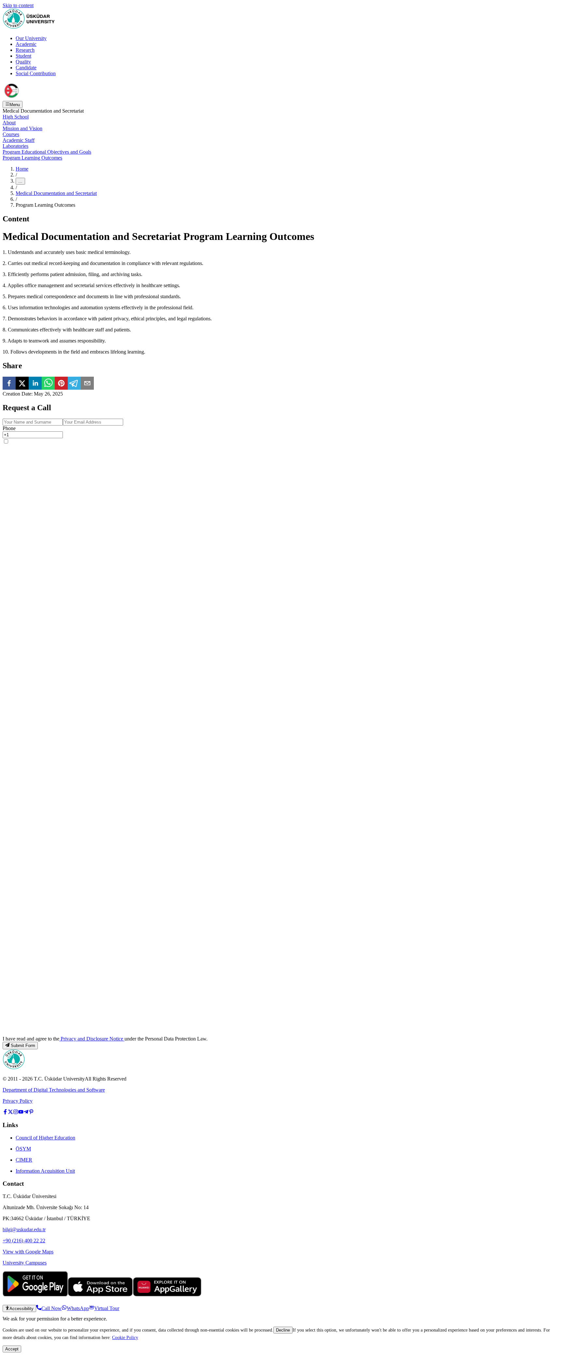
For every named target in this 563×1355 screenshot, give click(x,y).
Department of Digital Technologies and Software (54, 1090)
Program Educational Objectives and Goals (47, 152)
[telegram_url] (26, 1112)
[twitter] (22, 384)
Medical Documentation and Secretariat (56, 193)
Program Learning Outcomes (32, 158)
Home (22, 169)
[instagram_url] (15, 1112)
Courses (11, 134)
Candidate (26, 67)
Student (23, 56)
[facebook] (9, 384)
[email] (87, 384)
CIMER (24, 1160)
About (9, 122)
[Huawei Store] (167, 1294)
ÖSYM (23, 1149)
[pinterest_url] (31, 1112)
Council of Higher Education (45, 1137)
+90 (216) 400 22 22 (24, 1240)
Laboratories (15, 146)
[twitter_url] (10, 1112)
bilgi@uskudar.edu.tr (24, 1229)
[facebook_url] (5, 1112)
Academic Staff (19, 140)
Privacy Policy (18, 1101)
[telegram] (74, 384)
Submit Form (23, 1045)
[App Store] (100, 1294)
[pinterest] (61, 384)
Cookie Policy (125, 1337)
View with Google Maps (28, 1251)
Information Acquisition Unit (45, 1171)
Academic (26, 44)
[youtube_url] (20, 1112)
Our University (31, 38)
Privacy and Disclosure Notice (91, 1038)
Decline (283, 1330)
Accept (12, 1349)
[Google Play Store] (35, 1294)
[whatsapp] (48, 384)
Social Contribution (36, 73)
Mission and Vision (22, 128)
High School (16, 116)
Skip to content (18, 5)
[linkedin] (35, 384)
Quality (23, 61)
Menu (14, 104)
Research (25, 50)
